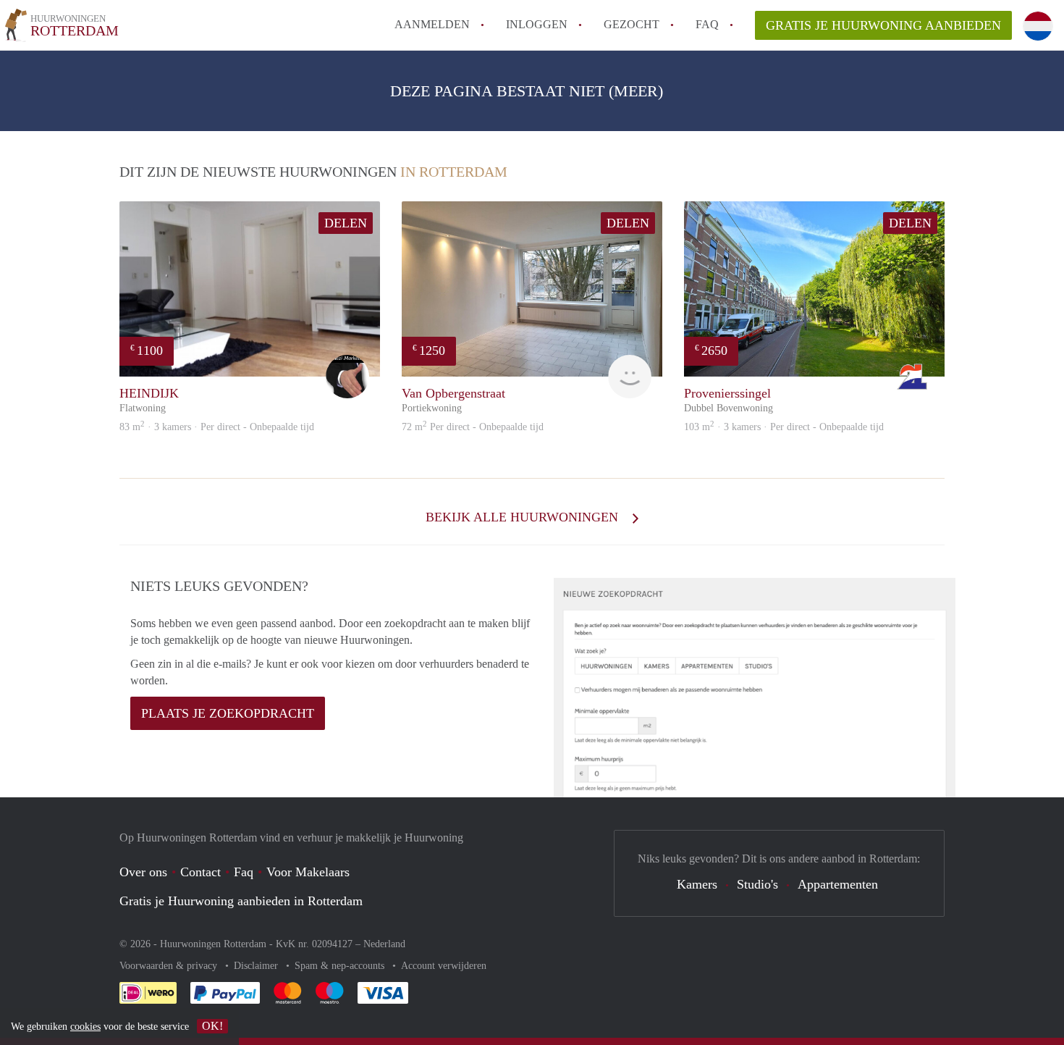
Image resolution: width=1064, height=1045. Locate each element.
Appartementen (838, 884)
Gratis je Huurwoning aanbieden (883, 25)
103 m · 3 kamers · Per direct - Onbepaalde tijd (784, 426)
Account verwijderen (443, 965)
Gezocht (631, 24)
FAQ (707, 24)
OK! (212, 1026)
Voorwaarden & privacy (169, 965)
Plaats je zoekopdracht (227, 713)
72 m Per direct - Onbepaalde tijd (473, 426)
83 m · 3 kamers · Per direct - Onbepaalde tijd (216, 426)
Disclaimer (257, 965)
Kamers (697, 884)
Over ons (143, 872)
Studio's (757, 884)
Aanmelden (432, 24)
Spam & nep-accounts (341, 965)
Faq (243, 872)
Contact (200, 872)
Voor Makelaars (308, 872)
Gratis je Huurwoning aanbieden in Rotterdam (241, 901)
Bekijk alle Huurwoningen (524, 517)
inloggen (536, 24)
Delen (345, 223)
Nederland (384, 944)
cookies (85, 1026)
